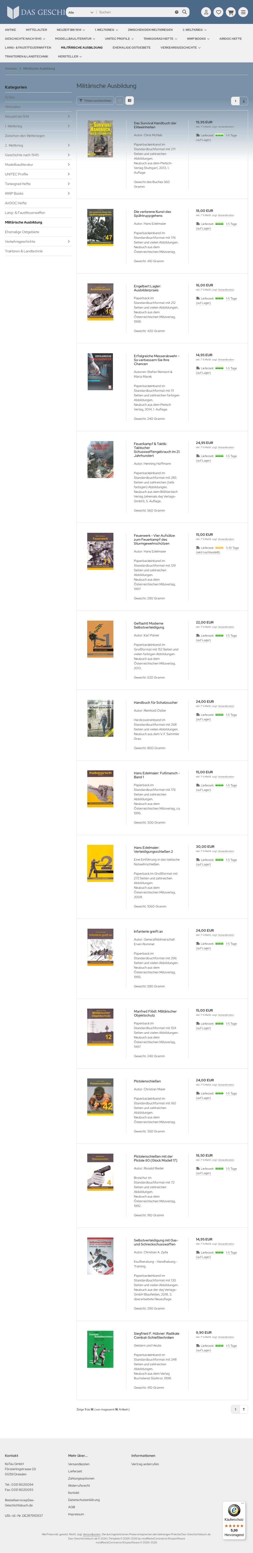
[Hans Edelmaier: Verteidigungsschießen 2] (100, 863)
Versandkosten (226, 126)
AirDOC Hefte (230, 39)
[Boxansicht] (119, 100)
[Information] (177, 12)
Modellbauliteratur (73, 39)
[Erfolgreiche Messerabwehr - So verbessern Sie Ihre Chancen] (100, 371)
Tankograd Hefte (158, 39)
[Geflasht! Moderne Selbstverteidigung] (100, 639)
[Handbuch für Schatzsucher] (100, 718)
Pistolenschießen (147, 1081)
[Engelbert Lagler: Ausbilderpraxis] (100, 301)
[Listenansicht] (129, 100)
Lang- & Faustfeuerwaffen (28, 48)
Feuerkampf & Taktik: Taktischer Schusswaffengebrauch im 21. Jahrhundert (157, 450)
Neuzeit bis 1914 (69, 30)
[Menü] (243, 1504)
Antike (10, 30)
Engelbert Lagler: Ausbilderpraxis (147, 288)
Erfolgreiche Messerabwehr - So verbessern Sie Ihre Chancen (156, 360)
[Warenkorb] (231, 12)
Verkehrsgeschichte (179, 48)
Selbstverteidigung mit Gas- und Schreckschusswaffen (156, 1242)
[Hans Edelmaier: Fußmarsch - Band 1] (100, 788)
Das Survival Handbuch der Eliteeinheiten (155, 125)
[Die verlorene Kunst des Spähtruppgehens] (100, 227)
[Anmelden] (206, 12)
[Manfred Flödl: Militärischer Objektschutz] (100, 1027)
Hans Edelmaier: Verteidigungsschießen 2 (153, 849)
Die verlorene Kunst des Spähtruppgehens (152, 213)
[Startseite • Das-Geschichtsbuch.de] (57, 19)
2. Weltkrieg (193, 30)
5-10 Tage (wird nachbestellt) (217, 550)
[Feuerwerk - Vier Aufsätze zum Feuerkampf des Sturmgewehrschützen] (100, 551)
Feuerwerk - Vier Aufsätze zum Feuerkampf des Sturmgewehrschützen (154, 539)
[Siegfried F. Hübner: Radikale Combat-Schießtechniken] (100, 1349)
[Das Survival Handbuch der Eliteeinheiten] (100, 138)
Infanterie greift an (148, 931)
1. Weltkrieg (104, 30)
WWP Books (196, 39)
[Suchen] (184, 12)
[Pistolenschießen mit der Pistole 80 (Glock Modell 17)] (100, 1172)
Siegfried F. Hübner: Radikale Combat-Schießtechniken (156, 1335)
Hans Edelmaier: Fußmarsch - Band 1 (157, 775)
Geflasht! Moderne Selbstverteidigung (149, 625)
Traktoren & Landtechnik (26, 56)
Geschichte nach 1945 (23, 39)
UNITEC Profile (117, 39)
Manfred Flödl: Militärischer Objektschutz (155, 1013)
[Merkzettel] (218, 12)
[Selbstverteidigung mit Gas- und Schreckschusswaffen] (100, 1256)
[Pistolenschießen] (100, 1096)
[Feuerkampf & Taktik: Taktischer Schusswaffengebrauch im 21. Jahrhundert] (100, 459)
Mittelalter (36, 30)
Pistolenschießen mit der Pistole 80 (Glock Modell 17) (155, 1158)
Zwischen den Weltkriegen (150, 30)
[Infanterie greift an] (100, 947)
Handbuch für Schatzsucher (156, 702)
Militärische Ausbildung (82, 48)
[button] (81, 12)
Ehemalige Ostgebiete (132, 48)
